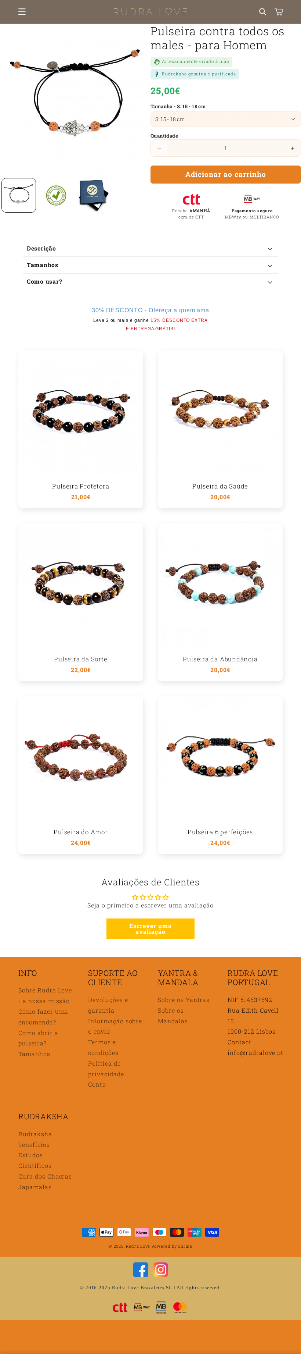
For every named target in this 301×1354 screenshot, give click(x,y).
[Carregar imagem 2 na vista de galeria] (56, 195)
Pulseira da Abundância (220, 659)
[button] (22, 12)
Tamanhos (34, 1054)
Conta (97, 1084)
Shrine (185, 1246)
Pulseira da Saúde (220, 486)
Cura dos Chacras (45, 1176)
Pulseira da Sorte (80, 659)
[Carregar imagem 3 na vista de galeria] (93, 195)
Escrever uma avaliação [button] (150, 928)
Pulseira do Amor (81, 832)
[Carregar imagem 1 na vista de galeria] (19, 195)
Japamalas (35, 1187)
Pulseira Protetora (80, 486)
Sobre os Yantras (184, 999)
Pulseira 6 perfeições (220, 832)
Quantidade (164, 135)
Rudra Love (138, 1246)
